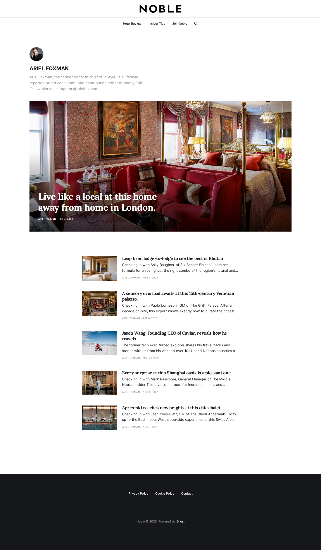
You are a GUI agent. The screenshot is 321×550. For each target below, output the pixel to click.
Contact (186, 493)
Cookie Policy (164, 493)
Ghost (180, 521)
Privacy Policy (138, 493)
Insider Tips (156, 23)
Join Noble (179, 23)
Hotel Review (132, 23)
